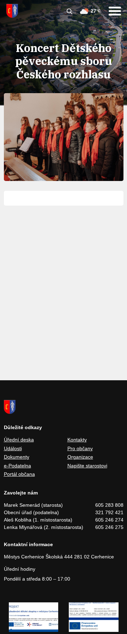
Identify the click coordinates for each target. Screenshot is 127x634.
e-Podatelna (17, 465)
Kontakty (77, 439)
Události (13, 448)
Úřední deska (19, 439)
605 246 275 (109, 527)
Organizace (80, 457)
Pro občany (80, 448)
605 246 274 (109, 520)
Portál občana (19, 474)
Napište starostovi (87, 465)
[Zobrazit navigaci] (115, 11)
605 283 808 (109, 505)
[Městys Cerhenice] (12, 11)
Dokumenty (16, 457)
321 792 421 (109, 512)
